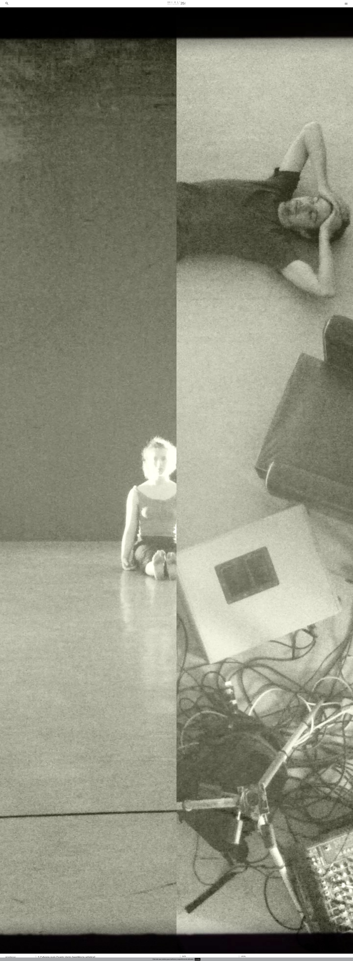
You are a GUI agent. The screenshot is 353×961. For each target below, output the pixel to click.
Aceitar (197, 959)
